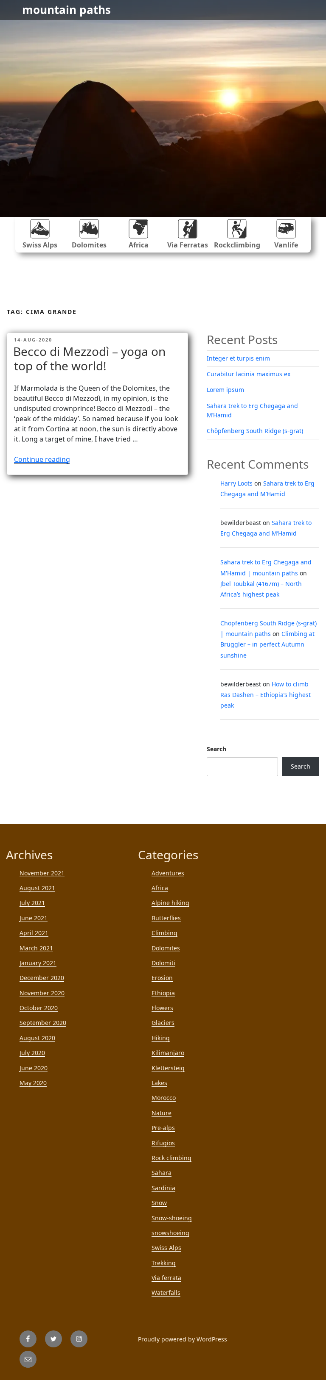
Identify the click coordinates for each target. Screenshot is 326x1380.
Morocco (164, 1098)
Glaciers (163, 1023)
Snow (159, 1203)
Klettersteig (168, 1068)
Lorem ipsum (225, 390)
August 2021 (37, 888)
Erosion (162, 978)
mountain (66, 9)
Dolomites (89, 245)
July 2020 (32, 1053)
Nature (161, 1113)
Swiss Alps (39, 245)
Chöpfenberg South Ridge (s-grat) (255, 431)
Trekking (164, 1263)
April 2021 (34, 933)
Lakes (159, 1083)
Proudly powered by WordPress (182, 1339)
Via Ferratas (187, 245)
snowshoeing (170, 1233)
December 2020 (42, 978)
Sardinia (163, 1188)
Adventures (168, 873)
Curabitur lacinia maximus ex (248, 374)
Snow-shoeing (172, 1218)
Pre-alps (163, 1128)
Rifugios (163, 1143)
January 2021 (38, 963)
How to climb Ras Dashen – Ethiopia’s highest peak (265, 694)
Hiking (161, 1038)
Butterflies (166, 918)
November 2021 (42, 873)
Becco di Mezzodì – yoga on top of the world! (89, 358)
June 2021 (34, 918)
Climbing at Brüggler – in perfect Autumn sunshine (267, 644)
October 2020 (39, 1008)
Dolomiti (163, 963)
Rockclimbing (237, 245)
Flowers (162, 1008)
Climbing (164, 933)
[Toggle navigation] (299, 10)
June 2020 (34, 1068)
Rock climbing (171, 1158)
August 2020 (37, 1038)
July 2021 (32, 903)
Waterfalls (166, 1292)
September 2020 (43, 1023)
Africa (139, 245)
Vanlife (286, 245)
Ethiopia (163, 993)
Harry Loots (236, 483)
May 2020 (33, 1083)
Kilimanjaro (168, 1053)
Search (216, 749)
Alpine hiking (170, 903)
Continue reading (42, 459)
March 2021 (36, 948)
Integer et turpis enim (238, 358)
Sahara (161, 1173)
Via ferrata (166, 1278)
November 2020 (42, 993)
